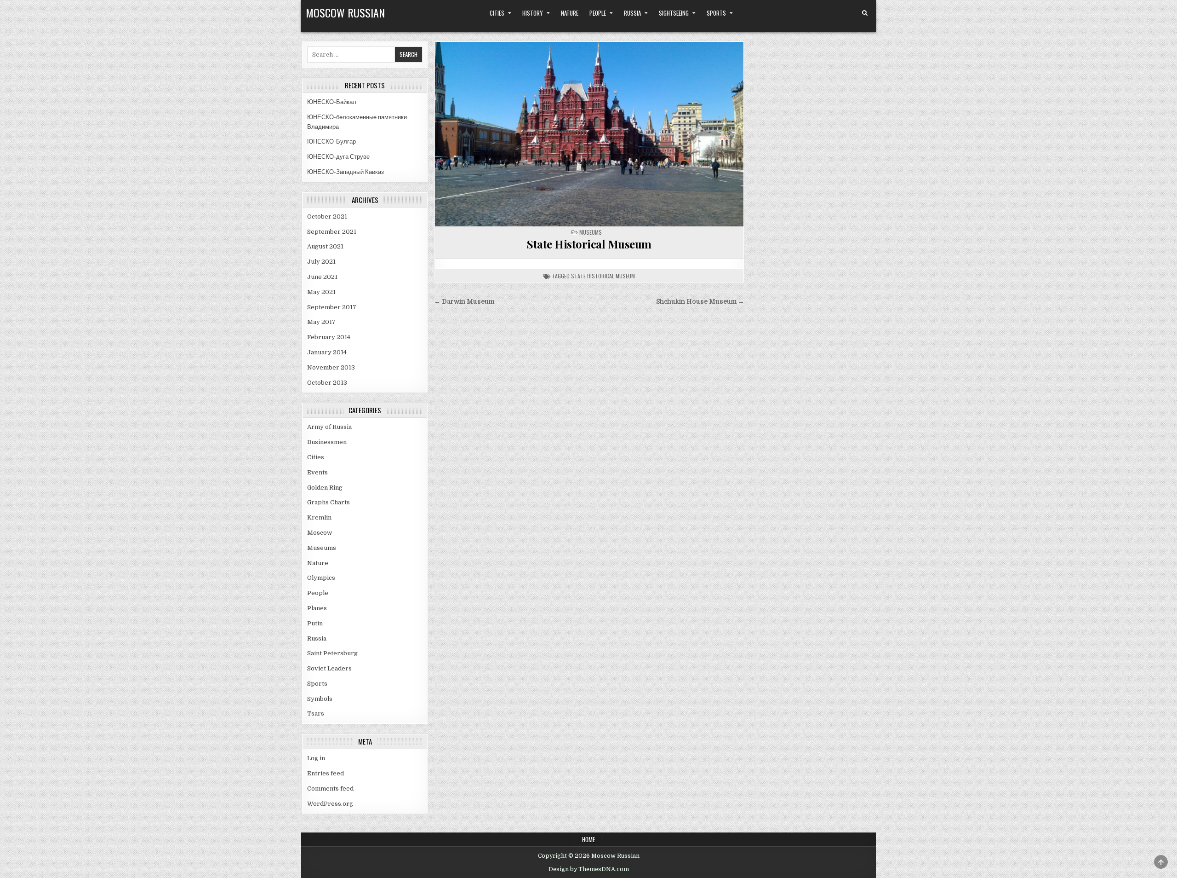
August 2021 (325, 246)
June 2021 (322, 276)
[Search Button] (865, 13)
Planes (317, 608)
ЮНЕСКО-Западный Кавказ (345, 171)
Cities (497, 12)
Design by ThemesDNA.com (589, 869)
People (597, 12)
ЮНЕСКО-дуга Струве (338, 156)
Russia (632, 12)
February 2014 (328, 337)
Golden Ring (325, 487)
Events (317, 472)
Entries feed (325, 773)
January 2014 (327, 352)
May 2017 (321, 321)
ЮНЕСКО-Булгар (331, 141)
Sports (716, 12)
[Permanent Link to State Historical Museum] (589, 134)
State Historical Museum (589, 244)
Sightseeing (674, 12)
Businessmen (327, 442)
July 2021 (321, 261)
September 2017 (331, 307)
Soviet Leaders (329, 668)
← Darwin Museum (464, 301)
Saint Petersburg (332, 653)
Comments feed (330, 788)
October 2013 (327, 382)
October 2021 (327, 216)
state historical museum (603, 276)
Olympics (321, 577)
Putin (315, 623)
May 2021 (321, 292)
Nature (569, 12)
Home (588, 839)
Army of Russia (329, 426)
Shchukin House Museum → (700, 301)
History (532, 12)
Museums (590, 232)
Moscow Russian (345, 12)
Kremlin (319, 517)
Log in (316, 758)
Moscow (319, 532)
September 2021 (331, 231)
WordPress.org (330, 803)
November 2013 (331, 367)
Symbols (319, 698)
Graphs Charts (328, 502)
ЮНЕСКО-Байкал (331, 101)
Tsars (315, 713)
